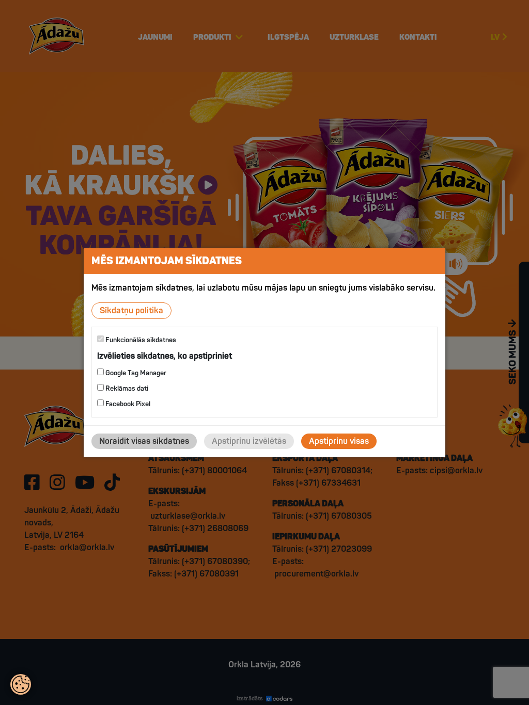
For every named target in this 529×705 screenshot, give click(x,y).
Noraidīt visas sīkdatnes (144, 441)
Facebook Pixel (127, 404)
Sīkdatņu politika (131, 311)
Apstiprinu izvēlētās (249, 441)
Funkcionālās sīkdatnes (140, 340)
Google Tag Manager (135, 373)
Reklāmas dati (126, 388)
